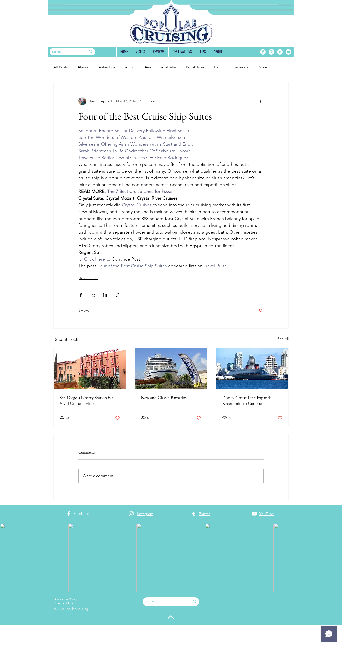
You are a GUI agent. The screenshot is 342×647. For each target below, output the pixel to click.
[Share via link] (117, 295)
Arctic (130, 67)
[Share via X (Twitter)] (93, 295)
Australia (168, 67)
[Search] (91, 51)
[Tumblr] (280, 52)
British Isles (195, 67)
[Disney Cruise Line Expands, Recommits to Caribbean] (252, 368)
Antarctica (106, 67)
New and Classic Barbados (164, 397)
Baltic (218, 67)
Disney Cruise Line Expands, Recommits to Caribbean (247, 400)
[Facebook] (263, 52)
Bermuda (240, 67)
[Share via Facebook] (80, 295)
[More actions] (261, 101)
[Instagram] (271, 52)
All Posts (60, 67)
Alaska (83, 67)
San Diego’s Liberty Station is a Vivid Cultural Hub (86, 400)
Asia (148, 67)
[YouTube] (288, 52)
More (262, 67)
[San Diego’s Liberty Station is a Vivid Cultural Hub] (90, 368)
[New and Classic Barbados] (171, 368)
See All (283, 338)
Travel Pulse (88, 278)
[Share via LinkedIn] (105, 295)
